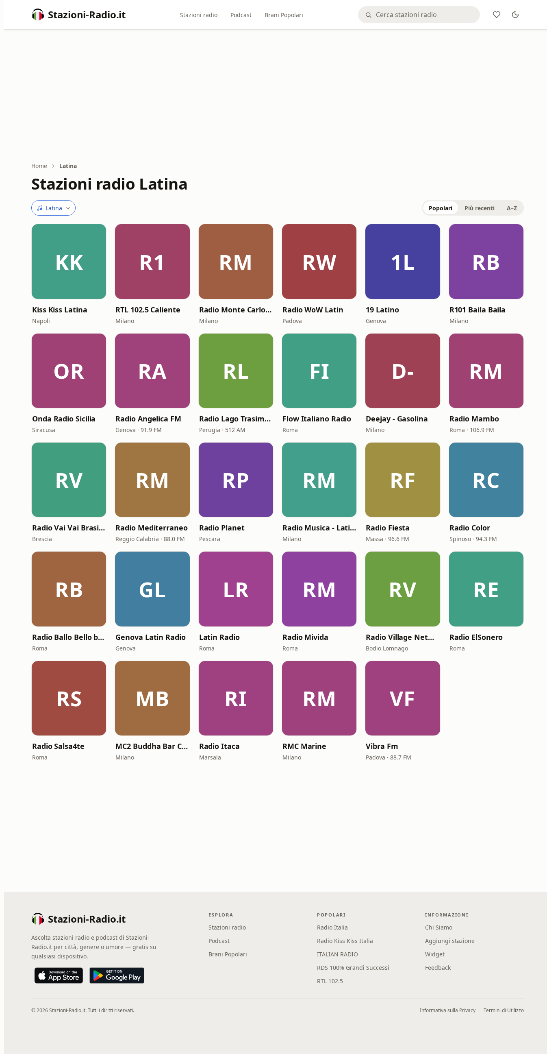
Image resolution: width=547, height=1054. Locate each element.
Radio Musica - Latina (319, 527)
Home (39, 166)
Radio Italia (332, 927)
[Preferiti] (496, 14)
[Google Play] (116, 975)
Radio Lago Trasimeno (236, 418)
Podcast (241, 15)
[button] (68, 261)
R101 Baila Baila (477, 309)
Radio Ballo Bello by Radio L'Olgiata (69, 637)
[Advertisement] (277, 96)
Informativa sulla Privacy (447, 1010)
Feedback (438, 967)
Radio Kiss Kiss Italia (345, 941)
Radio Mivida (305, 637)
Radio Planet (222, 527)
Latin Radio (219, 637)
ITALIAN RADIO (337, 954)
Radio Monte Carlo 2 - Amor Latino (236, 309)
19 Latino (382, 309)
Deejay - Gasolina (397, 418)
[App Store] (58, 975)
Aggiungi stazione (450, 941)
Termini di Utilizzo (504, 1010)
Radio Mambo (474, 418)
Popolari (440, 208)
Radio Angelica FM (148, 418)
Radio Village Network (402, 637)
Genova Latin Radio (150, 637)
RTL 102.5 (330, 981)
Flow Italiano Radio (316, 418)
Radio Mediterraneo (151, 527)
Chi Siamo (438, 927)
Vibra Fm (382, 746)
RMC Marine (304, 746)
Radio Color (469, 527)
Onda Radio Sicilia (64, 418)
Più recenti (480, 208)
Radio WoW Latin (312, 309)
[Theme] (515, 14)
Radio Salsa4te (58, 746)
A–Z (512, 208)
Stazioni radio (198, 15)
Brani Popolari (284, 15)
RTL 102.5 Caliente (147, 309)
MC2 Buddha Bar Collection (152, 746)
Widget (435, 954)
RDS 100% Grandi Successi (353, 967)
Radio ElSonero (476, 637)
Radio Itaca (219, 746)
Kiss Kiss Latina (59, 309)
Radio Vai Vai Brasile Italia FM (69, 527)
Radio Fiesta (388, 527)
